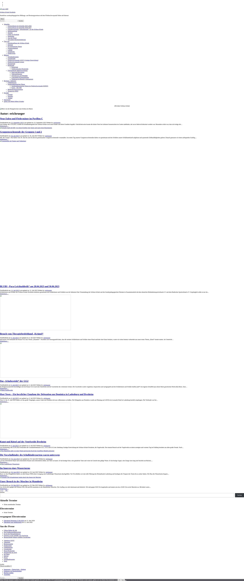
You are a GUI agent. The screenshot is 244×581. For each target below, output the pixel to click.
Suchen (2, 492)
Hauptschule (11, 64)
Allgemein (7, 542)
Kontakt (6, 93)
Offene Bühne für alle (10, 530)
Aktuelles (7, 24)
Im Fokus (7, 554)
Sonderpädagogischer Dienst (16, 84)
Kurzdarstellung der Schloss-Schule (18, 43)
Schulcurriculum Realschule (19, 69)
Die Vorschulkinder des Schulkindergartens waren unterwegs (30, 455)
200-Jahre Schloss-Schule (122, 106)
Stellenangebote (12, 31)
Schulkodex (11, 52)
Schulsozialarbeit (13, 48)
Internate (10, 45)
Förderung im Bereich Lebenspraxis (22, 79)
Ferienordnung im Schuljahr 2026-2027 (19, 28)
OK (119, 580)
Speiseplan (11, 36)
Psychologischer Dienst (15, 46)
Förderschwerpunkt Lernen (16, 62)
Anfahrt (10, 98)
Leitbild (10, 50)
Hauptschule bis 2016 (10, 552)
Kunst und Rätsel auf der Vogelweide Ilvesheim (23, 441)
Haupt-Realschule (9, 551)
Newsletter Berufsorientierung (17, 40)
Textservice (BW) (13, 91)
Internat (6, 556)
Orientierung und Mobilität (19, 76)
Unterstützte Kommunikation (20, 77)
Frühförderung (12, 82)
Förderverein (11, 53)
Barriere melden (8, 573)
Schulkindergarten (13, 57)
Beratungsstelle (8, 544)
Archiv (2, 564)
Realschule (11, 65)
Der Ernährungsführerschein (12, 532)
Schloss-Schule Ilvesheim (7, 12)
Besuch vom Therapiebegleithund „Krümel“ (21, 333)
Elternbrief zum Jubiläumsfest (13, 522)
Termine (10, 33)
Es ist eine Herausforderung (12, 534)
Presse (6, 558)
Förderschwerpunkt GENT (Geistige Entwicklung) (23, 60)
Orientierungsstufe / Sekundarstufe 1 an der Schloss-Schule (25, 29)
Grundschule (11, 58)
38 (6, 490)
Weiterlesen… (4, 126)
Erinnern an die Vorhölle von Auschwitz (16, 535)
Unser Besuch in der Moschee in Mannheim (21, 481)
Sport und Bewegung (17, 72)
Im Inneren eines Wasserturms (15, 468)
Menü (2, 19)
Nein (123, 580)
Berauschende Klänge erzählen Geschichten (17, 537)
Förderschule (8, 545)
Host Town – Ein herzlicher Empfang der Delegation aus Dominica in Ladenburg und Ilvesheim (46, 394)
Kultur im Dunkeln (13, 34)
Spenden (10, 96)
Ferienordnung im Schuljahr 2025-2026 (19, 26)
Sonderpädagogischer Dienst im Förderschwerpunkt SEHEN (29, 86)
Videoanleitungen (16, 74)
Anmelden (7, 574)
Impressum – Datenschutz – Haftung (15, 569)
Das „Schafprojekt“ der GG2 (14, 381)
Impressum (7, 100)
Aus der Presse (12, 38)
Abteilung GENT (9, 540)
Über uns (6, 41)
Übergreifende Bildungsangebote (18, 70)
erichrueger (57, 122)
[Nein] (125, 580)
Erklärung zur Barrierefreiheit (13, 571)
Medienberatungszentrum (15, 89)
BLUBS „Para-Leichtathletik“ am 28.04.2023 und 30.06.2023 (29, 286)
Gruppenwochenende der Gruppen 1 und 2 (21, 132)
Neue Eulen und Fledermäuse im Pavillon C (21, 118)
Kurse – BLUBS (16, 88)
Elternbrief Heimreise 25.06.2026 (14, 520)
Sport (5, 561)
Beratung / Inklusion (10, 81)
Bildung (6, 55)
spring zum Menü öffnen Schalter (14, 101)
